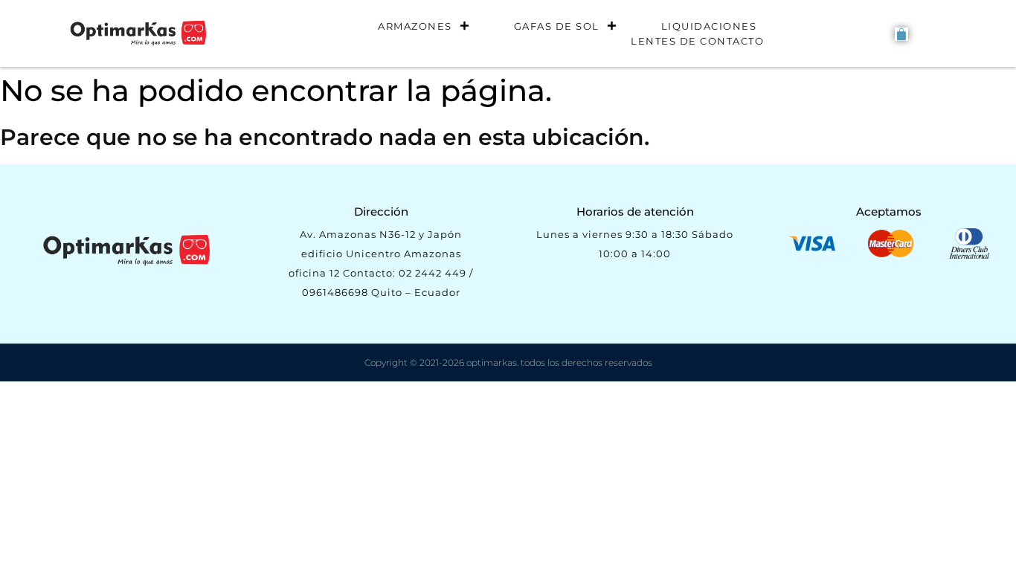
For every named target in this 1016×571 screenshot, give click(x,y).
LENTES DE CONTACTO (697, 41)
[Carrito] (901, 34)
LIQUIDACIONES (709, 26)
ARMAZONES (415, 26)
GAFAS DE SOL (556, 26)
